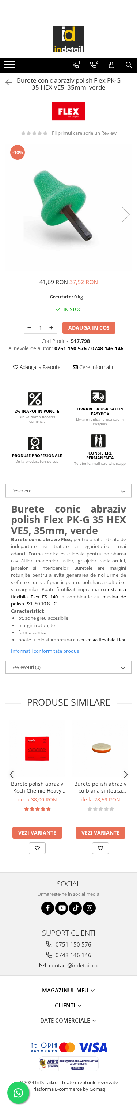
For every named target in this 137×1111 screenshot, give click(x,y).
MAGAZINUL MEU (66, 990)
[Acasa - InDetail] (68, 39)
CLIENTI (66, 1005)
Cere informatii (95, 366)
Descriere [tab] (21, 490)
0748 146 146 (72, 955)
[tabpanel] (68, 207)
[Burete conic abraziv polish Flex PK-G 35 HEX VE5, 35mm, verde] (68, 207)
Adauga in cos (89, 327)
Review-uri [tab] (26, 667)
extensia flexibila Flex (102, 639)
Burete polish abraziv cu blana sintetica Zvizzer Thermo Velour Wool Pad (100, 787)
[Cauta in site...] (129, 65)
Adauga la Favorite (39, 366)
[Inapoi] (5, 82)
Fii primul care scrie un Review (84, 133)
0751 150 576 (72, 944)
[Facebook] (47, 908)
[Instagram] (89, 908)
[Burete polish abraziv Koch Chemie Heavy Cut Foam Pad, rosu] (37, 748)
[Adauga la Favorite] (37, 848)
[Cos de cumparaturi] (111, 65)
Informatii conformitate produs (45, 651)
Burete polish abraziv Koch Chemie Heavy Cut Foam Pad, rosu (37, 787)
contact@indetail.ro (72, 965)
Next (126, 214)
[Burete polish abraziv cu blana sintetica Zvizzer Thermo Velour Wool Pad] (100, 748)
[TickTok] (75, 908)
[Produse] (10, 66)
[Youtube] (61, 908)
